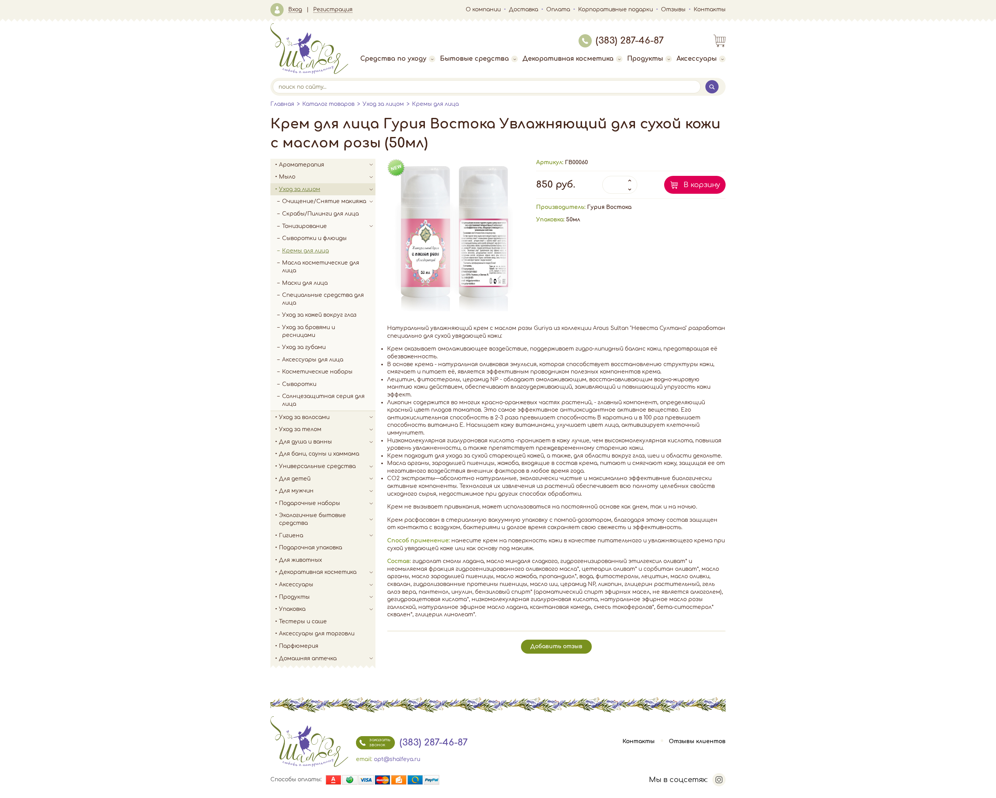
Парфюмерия (298, 646)
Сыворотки (299, 384)
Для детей (294, 479)
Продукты (645, 58)
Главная (282, 104)
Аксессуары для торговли (316, 634)
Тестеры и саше (303, 621)
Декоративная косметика (568, 58)
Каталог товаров (328, 104)
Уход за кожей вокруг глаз (319, 315)
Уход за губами (304, 347)
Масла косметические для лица (320, 267)
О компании (483, 9)
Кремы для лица (435, 104)
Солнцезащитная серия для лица (323, 400)
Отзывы (673, 9)
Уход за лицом (383, 104)
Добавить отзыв (556, 646)
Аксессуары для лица (312, 360)
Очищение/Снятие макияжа (324, 201)
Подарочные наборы (309, 503)
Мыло (287, 177)
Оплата (558, 9)
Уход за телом (300, 429)
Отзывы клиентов (697, 741)
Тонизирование (304, 226)
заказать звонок (379, 742)
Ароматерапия (301, 165)
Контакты (710, 9)
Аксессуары (697, 58)
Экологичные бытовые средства (312, 519)
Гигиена (291, 535)
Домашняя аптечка (308, 658)
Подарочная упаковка (310, 548)
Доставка (523, 9)
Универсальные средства (317, 466)
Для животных (300, 560)
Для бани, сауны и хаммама (319, 454)
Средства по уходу (393, 58)
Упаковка (292, 609)
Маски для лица (305, 283)
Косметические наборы (317, 372)
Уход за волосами (304, 417)
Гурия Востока (609, 207)
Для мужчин (296, 491)
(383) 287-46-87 (630, 40)
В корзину (702, 185)
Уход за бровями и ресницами (308, 331)
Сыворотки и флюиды (314, 238)
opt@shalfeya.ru (397, 759)
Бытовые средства (474, 58)
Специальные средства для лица (323, 299)
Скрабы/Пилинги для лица (320, 214)
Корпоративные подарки (615, 9)
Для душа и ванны (305, 442)
